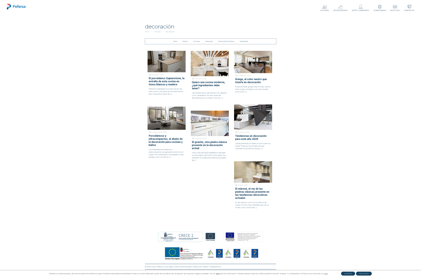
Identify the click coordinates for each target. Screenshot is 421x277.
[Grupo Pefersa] (16, 7)
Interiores (209, 41)
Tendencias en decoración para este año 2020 (251, 137)
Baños (185, 41)
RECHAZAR (363, 274)
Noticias (157, 32)
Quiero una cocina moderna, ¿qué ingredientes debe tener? (208, 85)
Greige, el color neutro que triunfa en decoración (251, 81)
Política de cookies (200, 267)
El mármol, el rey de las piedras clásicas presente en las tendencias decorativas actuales (252, 193)
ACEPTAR (348, 274)
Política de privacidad (182, 267)
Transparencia (215, 267)
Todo (175, 41)
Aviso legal (168, 267)
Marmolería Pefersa (226, 41)
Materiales (244, 41)
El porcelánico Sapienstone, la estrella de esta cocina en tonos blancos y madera (166, 81)
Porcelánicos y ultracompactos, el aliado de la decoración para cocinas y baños (166, 140)
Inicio (147, 32)
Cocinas (196, 41)
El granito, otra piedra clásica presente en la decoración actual (209, 145)
